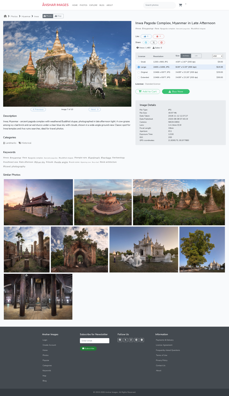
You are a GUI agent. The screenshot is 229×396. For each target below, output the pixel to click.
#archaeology (118, 157)
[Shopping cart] (180, 5)
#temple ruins (80, 157)
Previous (39, 109)
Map (44, 375)
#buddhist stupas (66, 158)
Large (143, 67)
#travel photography (14, 166)
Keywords (47, 370)
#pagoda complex (35, 158)
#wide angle (61, 162)
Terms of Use (161, 355)
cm (196, 55)
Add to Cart (150, 91)
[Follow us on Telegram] (142, 340)
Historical (26, 143)
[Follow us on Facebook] (120, 340)
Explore (93, 5)
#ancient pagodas (51, 158)
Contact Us (160, 365)
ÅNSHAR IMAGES (55, 5)
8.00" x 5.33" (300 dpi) (186, 67)
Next (94, 109)
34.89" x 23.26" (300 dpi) (187, 72)
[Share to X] (153, 42)
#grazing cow (86, 162)
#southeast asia (10, 162)
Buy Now (177, 91)
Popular (46, 360)
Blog (102, 5)
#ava (24, 157)
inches (186, 55)
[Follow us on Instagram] (131, 340)
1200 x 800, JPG (160, 61)
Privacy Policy (161, 360)
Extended (145, 77)
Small (143, 61)
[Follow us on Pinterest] (136, 340)
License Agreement (164, 345)
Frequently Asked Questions (168, 350)
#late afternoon (26, 162)
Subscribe (89, 348)
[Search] (173, 5)
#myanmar (15, 157)
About (110, 5)
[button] (185, 4)
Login (45, 340)
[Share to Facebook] (146, 42)
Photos (84, 5)
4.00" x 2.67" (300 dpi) (185, 61)
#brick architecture (108, 162)
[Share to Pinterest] (161, 42)
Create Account (49, 345)
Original (144, 72)
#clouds (49, 162)
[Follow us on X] (125, 340)
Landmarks (10, 143)
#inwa (6, 157)
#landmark (94, 157)
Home (75, 5)
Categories (47, 365)
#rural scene (74, 162)
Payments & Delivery (164, 340)
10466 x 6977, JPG (161, 72)
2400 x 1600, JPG (161, 67)
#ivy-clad (95, 162)
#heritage (106, 157)
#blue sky (39, 162)
